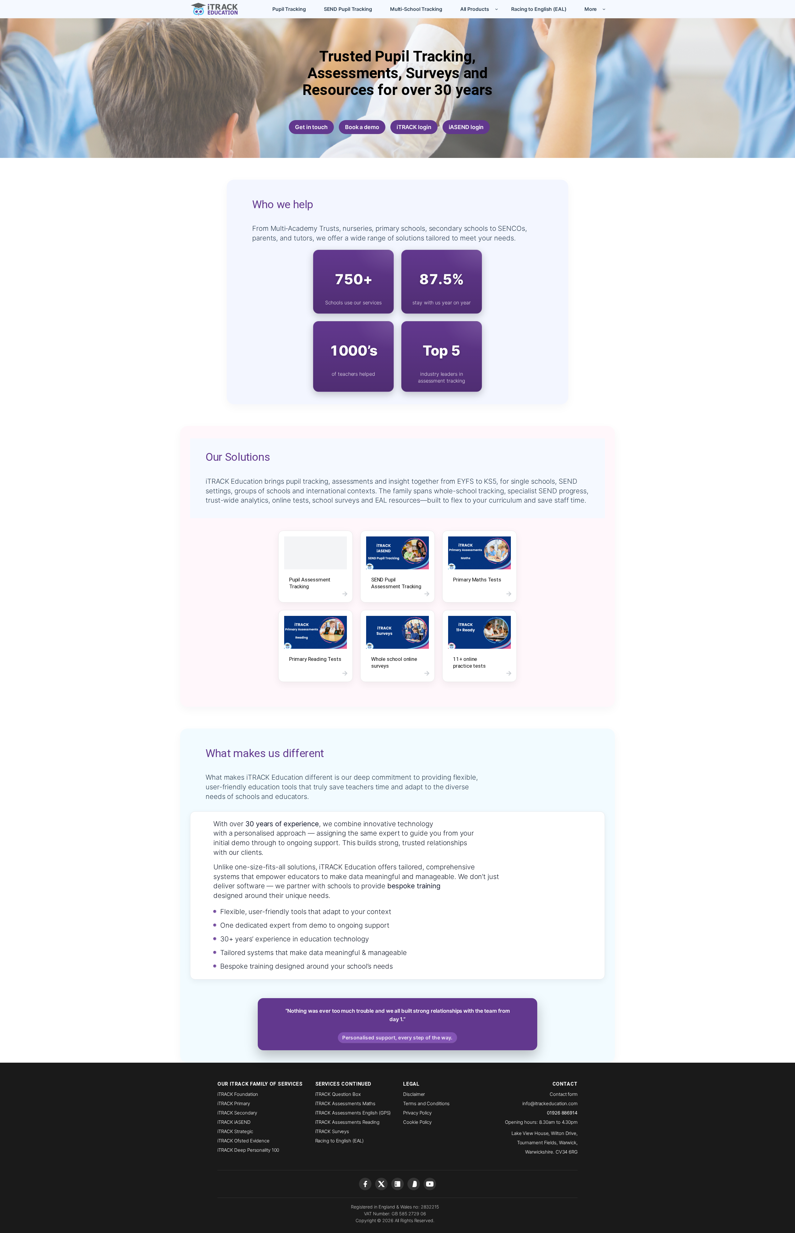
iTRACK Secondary (237, 1113)
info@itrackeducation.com (550, 1103)
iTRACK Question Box (338, 1094)
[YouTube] (430, 1184)
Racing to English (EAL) (339, 1141)
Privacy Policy (417, 1113)
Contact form (564, 1094)
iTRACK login (414, 127)
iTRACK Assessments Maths (345, 1103)
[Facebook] (365, 1184)
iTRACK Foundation (237, 1094)
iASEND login (466, 127)
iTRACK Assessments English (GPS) (353, 1113)
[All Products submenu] (496, 9)
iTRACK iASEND (234, 1122)
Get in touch (311, 127)
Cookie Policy (417, 1122)
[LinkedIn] (397, 1184)
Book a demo (362, 127)
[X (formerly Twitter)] (381, 1184)
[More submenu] (604, 9)
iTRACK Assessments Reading (347, 1122)
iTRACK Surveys (332, 1131)
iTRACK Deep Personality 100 (248, 1150)
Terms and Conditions (426, 1103)
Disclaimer (414, 1094)
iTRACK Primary (233, 1103)
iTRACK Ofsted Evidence (243, 1141)
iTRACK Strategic (235, 1131)
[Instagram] (413, 1184)
